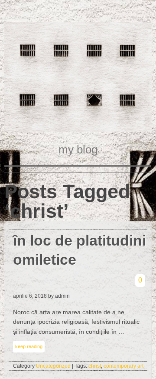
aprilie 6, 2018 (30, 296)
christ (94, 366)
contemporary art (123, 366)
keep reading (28, 346)
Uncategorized (53, 366)
